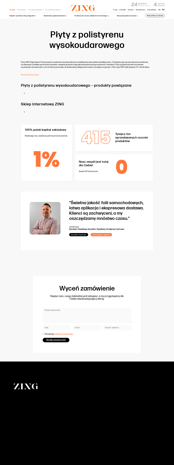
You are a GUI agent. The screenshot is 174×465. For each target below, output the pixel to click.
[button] (101, 234)
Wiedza (104, 405)
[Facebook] (146, 453)
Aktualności (140, 10)
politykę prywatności (64, 334)
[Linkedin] (158, 453)
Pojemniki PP (59, 418)
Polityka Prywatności (109, 435)
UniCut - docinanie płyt (63, 424)
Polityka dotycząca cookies (111, 432)
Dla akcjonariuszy (108, 413)
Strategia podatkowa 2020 (111, 421)
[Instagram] (152, 453)
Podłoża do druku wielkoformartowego (69, 413)
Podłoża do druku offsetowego (66, 405)
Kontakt (122, 10)
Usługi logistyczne (61, 427)
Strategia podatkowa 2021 (111, 424)
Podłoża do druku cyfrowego (65, 407)
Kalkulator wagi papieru (110, 418)
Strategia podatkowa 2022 (111, 427)
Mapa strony (137, 453)
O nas (115, 10)
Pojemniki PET (59, 416)
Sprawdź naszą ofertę (30, 75)
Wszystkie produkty (155, 16)
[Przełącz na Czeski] (163, 9)
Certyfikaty (151, 10)
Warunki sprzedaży (108, 416)
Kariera (131, 10)
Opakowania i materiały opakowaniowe (69, 410)
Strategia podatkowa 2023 (111, 429)
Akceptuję (59, 334)
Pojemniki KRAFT (60, 421)
